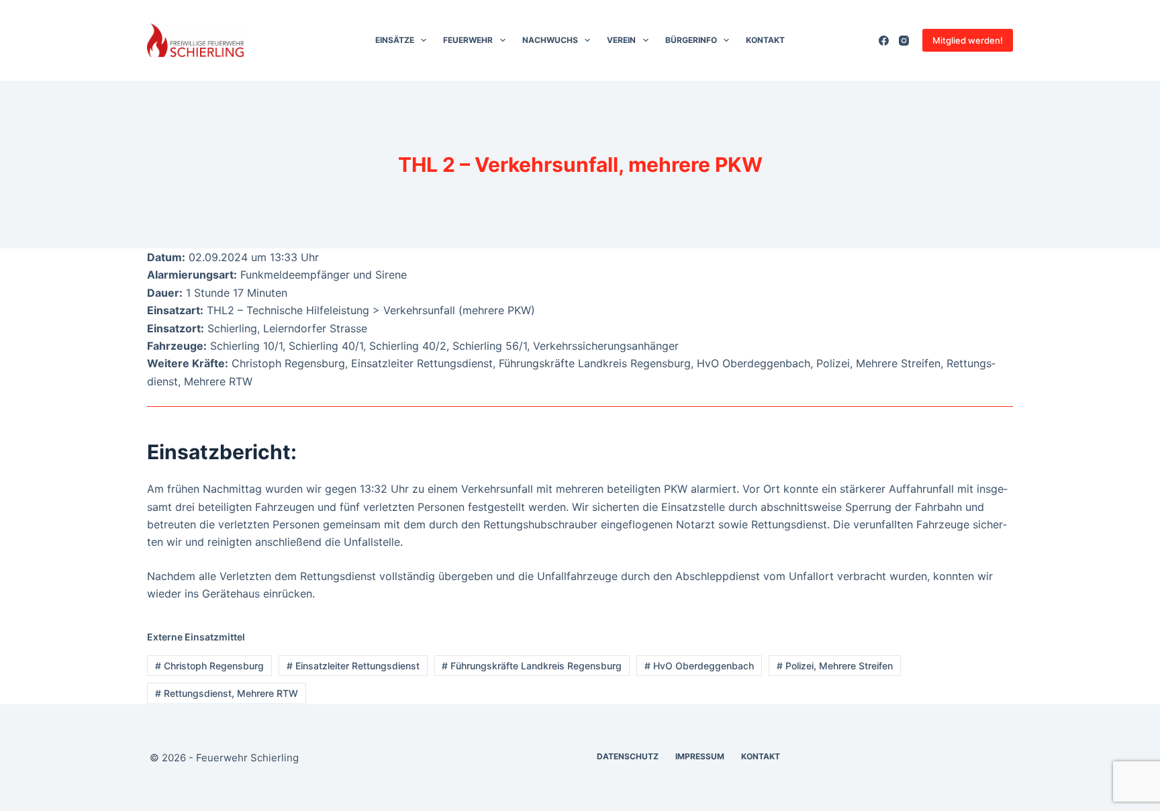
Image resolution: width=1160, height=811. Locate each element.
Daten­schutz (628, 756)
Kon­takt (765, 40)
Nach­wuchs (550, 40)
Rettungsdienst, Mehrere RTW (226, 693)
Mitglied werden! (967, 40)
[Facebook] (884, 41)
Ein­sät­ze (394, 40)
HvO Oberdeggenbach (699, 665)
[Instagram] (904, 41)
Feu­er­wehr (468, 40)
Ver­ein (621, 40)
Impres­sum (699, 756)
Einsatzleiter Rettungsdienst (353, 665)
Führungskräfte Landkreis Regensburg (532, 665)
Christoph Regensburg (209, 665)
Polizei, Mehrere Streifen (835, 665)
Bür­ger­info (691, 40)
